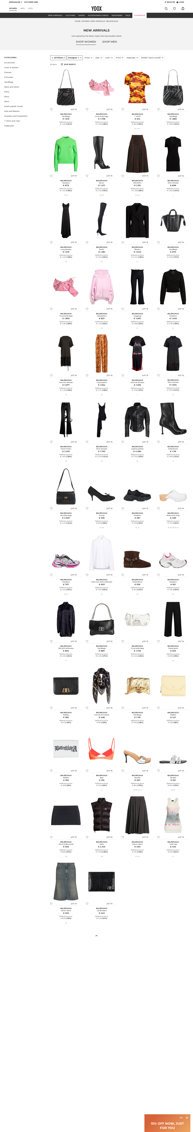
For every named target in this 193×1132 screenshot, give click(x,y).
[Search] (166, 8)
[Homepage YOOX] (96, 8)
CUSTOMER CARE (31, 2)
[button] (25, 62)
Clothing (70, 15)
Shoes (81, 15)
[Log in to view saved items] (174, 8)
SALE (128, 15)
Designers (117, 15)
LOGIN (180, 2)
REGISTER (171, 2)
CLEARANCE (139, 15)
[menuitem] (13, 8)
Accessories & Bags (98, 15)
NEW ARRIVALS (55, 15)
